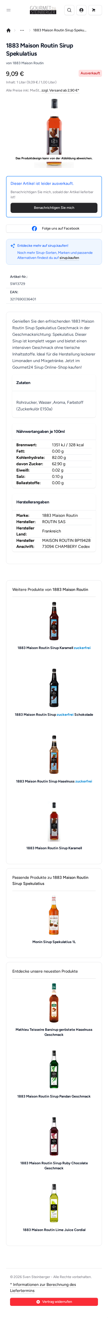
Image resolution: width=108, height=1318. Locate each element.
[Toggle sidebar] (9, 10)
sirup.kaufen (69, 258)
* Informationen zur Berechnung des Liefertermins (43, 1287)
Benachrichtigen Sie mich (54, 208)
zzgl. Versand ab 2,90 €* (60, 90)
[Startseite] (8, 30)
